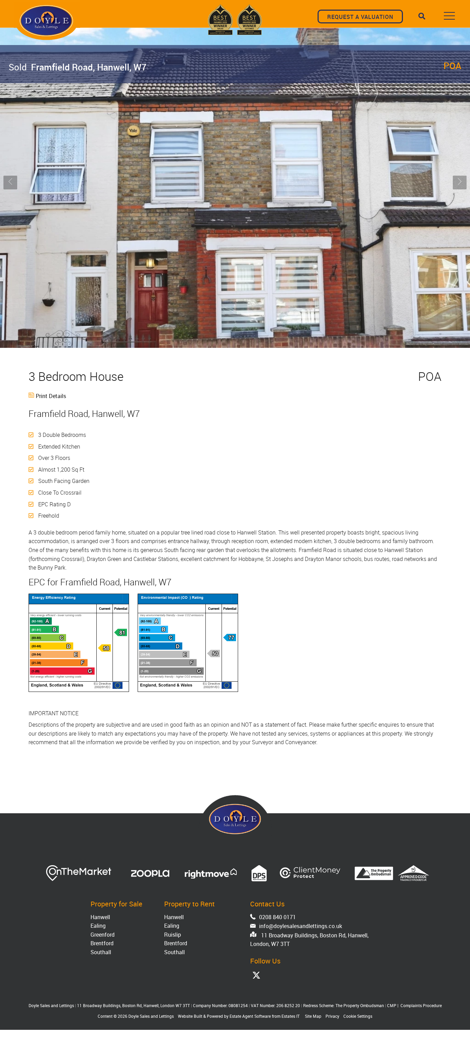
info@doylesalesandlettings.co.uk (300, 926)
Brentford (102, 943)
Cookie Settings (357, 1016)
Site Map (313, 1016)
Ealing (98, 925)
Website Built (190, 1016)
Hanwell (100, 917)
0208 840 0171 (277, 917)
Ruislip (172, 934)
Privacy (332, 1016)
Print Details (51, 396)
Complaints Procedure (421, 1005)
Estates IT (290, 1016)
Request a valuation (360, 17)
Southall (100, 952)
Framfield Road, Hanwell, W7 (78, 67)
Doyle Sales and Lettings (151, 1016)
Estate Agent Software (250, 1016)
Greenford (102, 934)
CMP (391, 1005)
